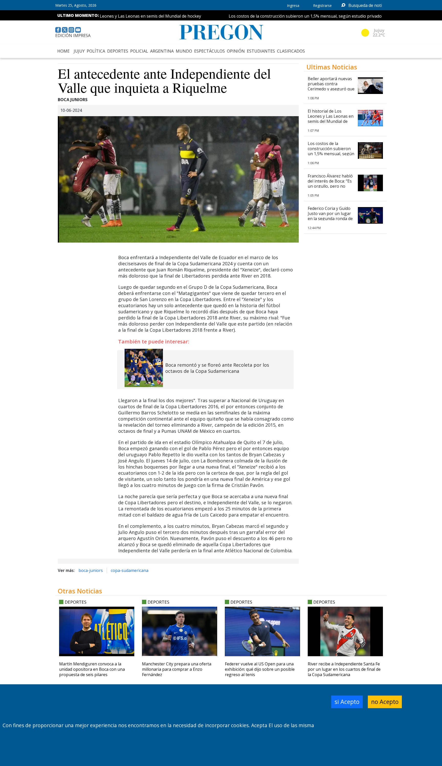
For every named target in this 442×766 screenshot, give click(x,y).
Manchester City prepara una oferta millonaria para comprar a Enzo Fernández (176, 669)
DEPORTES (117, 51)
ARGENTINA (162, 51)
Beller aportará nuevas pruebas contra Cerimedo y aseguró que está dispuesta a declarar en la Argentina (332, 89)
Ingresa (293, 5)
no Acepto (385, 702)
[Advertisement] (345, 402)
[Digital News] (221, 32)
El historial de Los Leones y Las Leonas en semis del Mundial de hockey (120, 16)
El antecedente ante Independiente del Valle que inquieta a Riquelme (164, 80)
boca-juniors (91, 570)
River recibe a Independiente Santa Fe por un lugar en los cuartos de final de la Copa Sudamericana (344, 669)
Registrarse (322, 5)
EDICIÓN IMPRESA (73, 35)
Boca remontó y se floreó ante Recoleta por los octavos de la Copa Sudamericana (217, 368)
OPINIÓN (236, 51)
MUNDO (184, 51)
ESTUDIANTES (261, 51)
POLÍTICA (96, 51)
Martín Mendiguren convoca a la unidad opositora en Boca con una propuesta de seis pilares (92, 669)
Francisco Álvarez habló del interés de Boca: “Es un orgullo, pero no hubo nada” (330, 183)
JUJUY (79, 51)
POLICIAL (139, 51)
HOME (63, 51)
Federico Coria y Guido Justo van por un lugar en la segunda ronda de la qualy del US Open (330, 216)
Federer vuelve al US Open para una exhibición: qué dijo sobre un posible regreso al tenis (260, 669)
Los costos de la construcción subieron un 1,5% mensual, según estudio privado (292, 16)
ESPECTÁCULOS (209, 51)
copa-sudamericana (129, 570)
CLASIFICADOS (291, 51)
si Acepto (347, 702)
